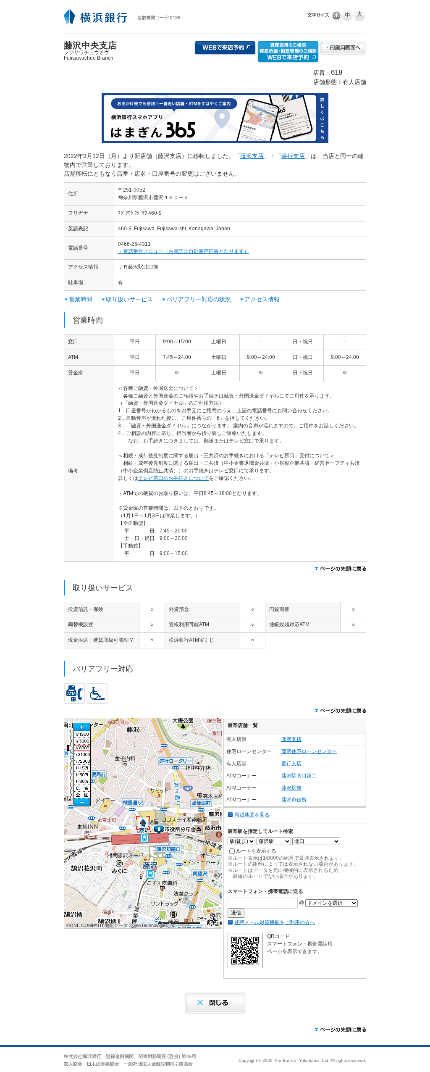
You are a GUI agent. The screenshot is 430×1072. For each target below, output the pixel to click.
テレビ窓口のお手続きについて (173, 478)
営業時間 (80, 299)
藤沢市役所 (294, 800)
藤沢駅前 (291, 788)
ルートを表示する (256, 851)
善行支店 (293, 156)
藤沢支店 (252, 156)
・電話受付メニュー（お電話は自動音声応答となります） (183, 251)
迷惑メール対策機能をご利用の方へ (274, 922)
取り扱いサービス (129, 299)
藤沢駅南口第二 (299, 776)
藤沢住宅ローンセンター (309, 751)
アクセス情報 (262, 299)
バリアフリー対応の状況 (198, 299)
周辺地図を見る (252, 815)
